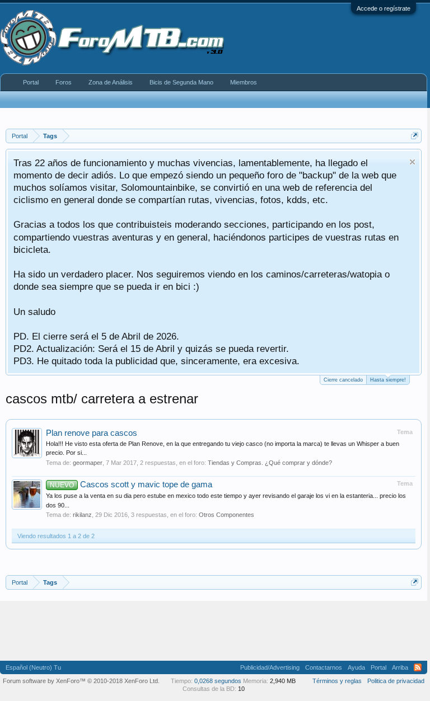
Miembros (243, 82)
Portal (31, 82)
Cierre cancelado (343, 380)
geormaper (87, 462)
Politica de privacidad (395, 681)
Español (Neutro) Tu (33, 667)
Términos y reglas (337, 681)
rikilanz (82, 514)
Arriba (400, 667)
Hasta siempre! (388, 380)
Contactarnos (323, 667)
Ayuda (356, 667)
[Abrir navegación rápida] (414, 135)
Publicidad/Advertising (270, 667)
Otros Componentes (226, 514)
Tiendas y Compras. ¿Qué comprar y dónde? (270, 462)
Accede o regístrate (383, 8)
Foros (63, 82)
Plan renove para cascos (91, 433)
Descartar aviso (412, 162)
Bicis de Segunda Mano (181, 82)
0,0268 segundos (217, 681)
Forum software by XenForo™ (81, 681)
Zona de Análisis (110, 82)
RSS (418, 667)
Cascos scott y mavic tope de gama (131, 484)
